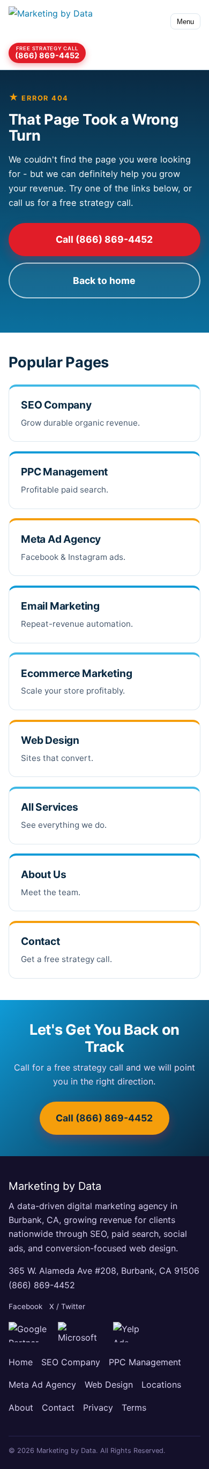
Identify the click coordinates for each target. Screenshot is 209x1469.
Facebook (25, 1306)
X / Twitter (67, 1306)
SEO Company (56, 404)
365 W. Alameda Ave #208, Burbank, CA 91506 (104, 1270)
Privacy (98, 1407)
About (21, 1407)
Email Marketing (60, 605)
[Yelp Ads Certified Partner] (133, 1332)
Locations (161, 1384)
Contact (40, 941)
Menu (185, 22)
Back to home (104, 280)
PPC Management (64, 471)
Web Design (50, 740)
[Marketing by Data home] (57, 21)
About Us (43, 874)
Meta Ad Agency (61, 539)
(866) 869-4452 (42, 1285)
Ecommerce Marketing (76, 673)
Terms (134, 1407)
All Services (49, 807)
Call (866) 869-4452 (104, 239)
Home (21, 1362)
